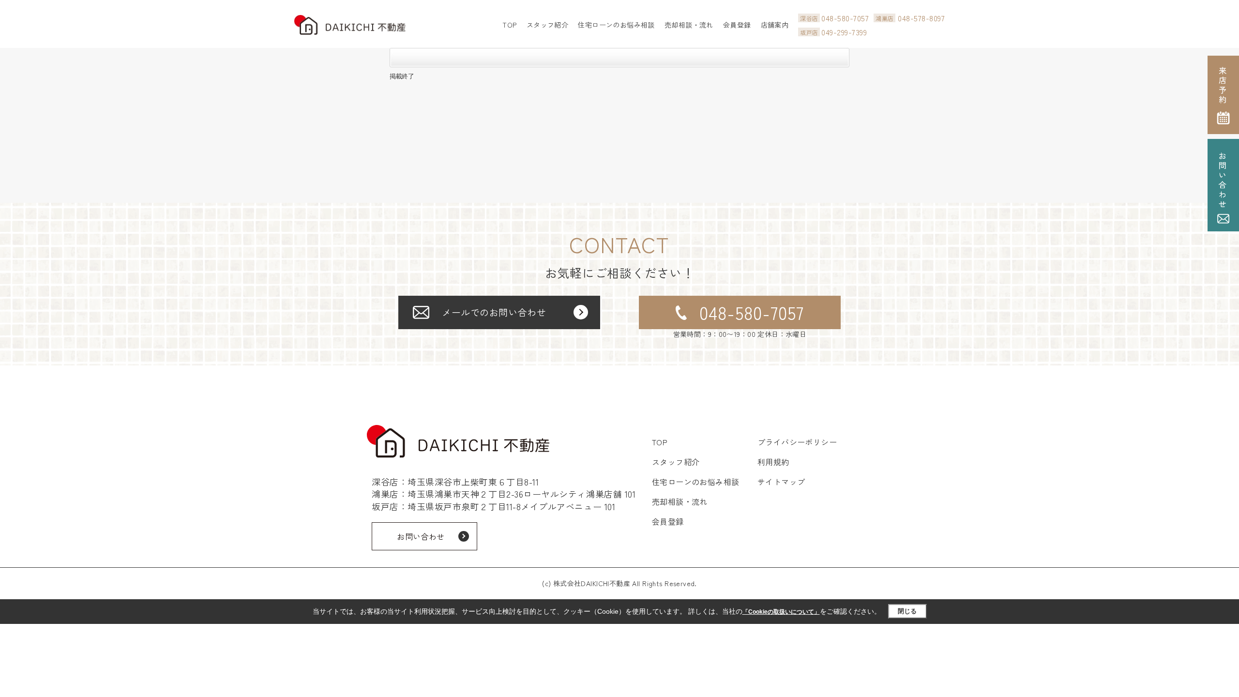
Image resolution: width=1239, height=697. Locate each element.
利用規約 (773, 462)
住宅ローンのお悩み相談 (616, 25)
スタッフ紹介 (548, 25)
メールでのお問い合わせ (494, 311)
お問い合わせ (421, 536)
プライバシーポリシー (797, 442)
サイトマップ (781, 481)
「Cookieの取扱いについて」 (781, 611)
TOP (509, 25)
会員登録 (737, 25)
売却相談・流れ (689, 25)
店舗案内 (775, 25)
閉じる (907, 611)
